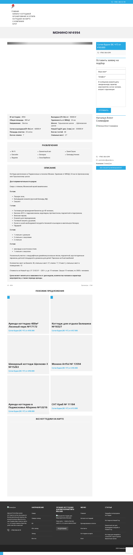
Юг (32, 523)
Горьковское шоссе (66, 123)
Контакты (84, 528)
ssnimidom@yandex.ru (106, 160)
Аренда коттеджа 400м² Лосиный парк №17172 (23, 325)
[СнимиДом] (13, 6)
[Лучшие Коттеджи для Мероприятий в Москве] (66, 517)
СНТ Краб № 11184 (63, 404)
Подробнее (62, 528)
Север (34, 513)
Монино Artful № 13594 (66, 364)
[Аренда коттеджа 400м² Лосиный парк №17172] (28, 308)
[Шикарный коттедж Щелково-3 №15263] (28, 348)
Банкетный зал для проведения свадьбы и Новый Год (112, 527)
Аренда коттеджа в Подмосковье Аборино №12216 (28, 406)
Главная (83, 513)
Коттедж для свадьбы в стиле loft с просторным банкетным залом (113, 536)
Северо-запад (36, 518)
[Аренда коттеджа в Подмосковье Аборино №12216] (28, 388)
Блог (82, 538)
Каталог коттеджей (87, 518)
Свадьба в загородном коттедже (112, 514)
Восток (25, 123)
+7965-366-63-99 (119, 2)
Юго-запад (35, 528)
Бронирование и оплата (88, 523)
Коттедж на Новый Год (112, 520)
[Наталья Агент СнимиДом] (111, 139)
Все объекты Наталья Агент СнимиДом (111, 168)
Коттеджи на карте (87, 533)
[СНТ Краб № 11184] (71, 388)
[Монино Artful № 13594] (71, 348)
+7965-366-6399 (105, 52)
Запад (34, 533)
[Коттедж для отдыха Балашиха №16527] (71, 308)
